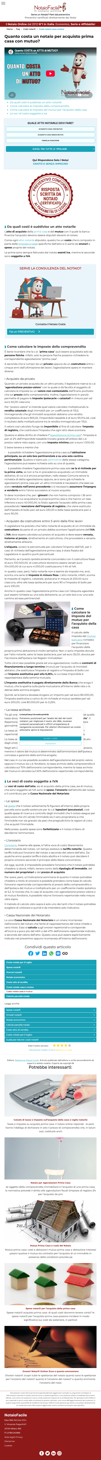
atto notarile (26, 240)
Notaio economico (50, 1020)
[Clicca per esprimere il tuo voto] (70, 1045)
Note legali (9, 1437)
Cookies (8, 1445)
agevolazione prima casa (65, 435)
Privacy (19, 1437)
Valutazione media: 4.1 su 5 (50, 1050)
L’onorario (10, 845)
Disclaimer (9, 1441)
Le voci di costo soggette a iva (28, 113)
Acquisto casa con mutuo (50, 129)
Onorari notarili (50, 1015)
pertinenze (55, 459)
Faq (18, 29)
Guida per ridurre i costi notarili (50, 1039)
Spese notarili (50, 1010)
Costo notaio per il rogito (50, 1035)
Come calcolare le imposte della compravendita (39, 106)
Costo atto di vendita (50, 1030)
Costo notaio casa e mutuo (19, 991)
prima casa (40, 231)
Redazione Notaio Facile (27, 1060)
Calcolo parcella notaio (50, 1025)
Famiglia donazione (50, 141)
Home (10, 29)
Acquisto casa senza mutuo (50, 135)
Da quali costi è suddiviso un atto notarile (35, 102)
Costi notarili (29, 29)
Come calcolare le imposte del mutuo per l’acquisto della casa (48, 109)
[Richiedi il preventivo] (50, 195)
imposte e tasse (28, 243)
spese (11, 805)
